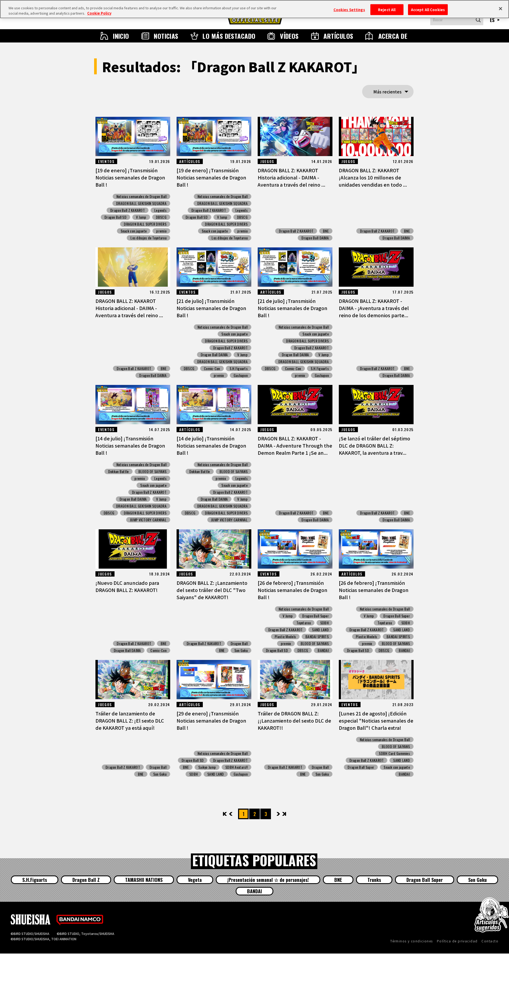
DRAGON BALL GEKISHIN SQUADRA (141, 203)
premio (161, 231)
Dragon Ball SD (115, 217)
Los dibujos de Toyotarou (148, 238)
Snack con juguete (134, 231)
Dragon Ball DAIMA (315, 238)
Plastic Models (285, 636)
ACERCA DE (392, 36)
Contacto (489, 941)
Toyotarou (303, 622)
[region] (254, 9)
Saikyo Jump (207, 767)
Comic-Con (212, 368)
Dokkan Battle (118, 471)
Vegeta (195, 879)
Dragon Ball (239, 643)
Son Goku (241, 650)
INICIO (121, 36)
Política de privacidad (457, 941)
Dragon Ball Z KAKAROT (127, 210)
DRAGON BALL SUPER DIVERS (145, 224)
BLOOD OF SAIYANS (152, 471)
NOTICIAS (166, 36)
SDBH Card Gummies (394, 753)
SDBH (324, 622)
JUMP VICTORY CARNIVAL (148, 519)
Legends (160, 210)
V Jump (141, 217)
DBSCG (161, 217)
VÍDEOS (289, 36)
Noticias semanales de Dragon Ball (141, 196)
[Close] (500, 8)
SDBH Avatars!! (236, 767)
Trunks (374, 879)
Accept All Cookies (428, 9)
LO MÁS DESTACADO (229, 36)
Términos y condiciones (411, 941)
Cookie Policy (99, 13)
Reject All (387, 9)
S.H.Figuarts (239, 368)
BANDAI (323, 650)
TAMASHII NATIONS (144, 879)
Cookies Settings (349, 9)
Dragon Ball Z (86, 879)
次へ (278, 814)
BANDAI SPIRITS (317, 636)
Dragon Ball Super (315, 616)
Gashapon (241, 375)
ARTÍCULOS (338, 36)
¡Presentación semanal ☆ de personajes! (268, 879)
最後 (284, 814)
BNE (326, 231)
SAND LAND (320, 629)
